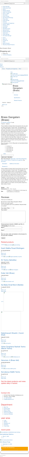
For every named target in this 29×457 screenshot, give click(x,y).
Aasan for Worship (7, 12)
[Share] (3, 455)
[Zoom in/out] (0, 455)
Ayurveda (5, 27)
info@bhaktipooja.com (9, 399)
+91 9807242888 (7, 398)
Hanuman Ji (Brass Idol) (10, 360)
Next (12, 78)
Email (2, 230)
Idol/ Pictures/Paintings (8, 17)
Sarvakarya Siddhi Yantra (10, 372)
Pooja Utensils (6, 20)
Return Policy (7, 410)
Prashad (5, 21)
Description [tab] (4, 163)
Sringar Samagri (6, 31)
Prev (12, 72)
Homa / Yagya (6, 13)
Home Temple (6, 16)
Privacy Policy (7, 408)
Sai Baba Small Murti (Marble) (12, 285)
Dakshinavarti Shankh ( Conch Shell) (12, 334)
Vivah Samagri (6, 34)
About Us (5, 39)
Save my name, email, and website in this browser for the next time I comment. (14, 234)
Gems (4, 9)
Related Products (18, 100)
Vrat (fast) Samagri (7, 35)
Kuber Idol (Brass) (8, 273)
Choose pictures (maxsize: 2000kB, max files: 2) (12, 224)
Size (2, 146)
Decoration (5, 15)
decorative (3, 161)
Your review (4, 209)
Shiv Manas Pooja (5, 442)
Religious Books (6, 10)
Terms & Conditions (8, 412)
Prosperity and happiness (8, 23)
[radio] (9, 146)
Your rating (4, 208)
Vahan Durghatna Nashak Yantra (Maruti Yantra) (13, 347)
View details (3, 113)
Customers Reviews (8, 414)
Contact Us (5, 40)
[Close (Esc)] (4, 455)
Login (5, 420)
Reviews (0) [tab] (4, 166)
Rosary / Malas (6, 24)
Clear (4, 153)
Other (20, 68)
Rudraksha (5, 26)
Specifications (17, 97)
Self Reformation (6, 28)
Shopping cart (7, 423)
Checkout (6, 424)
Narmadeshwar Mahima (6, 434)
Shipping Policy (7, 411)
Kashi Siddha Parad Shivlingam (12, 248)
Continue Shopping (7, 54)
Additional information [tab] (14, 163)
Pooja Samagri (6, 6)
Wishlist (5, 421)
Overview (16, 95)
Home (4, 37)
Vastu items (5, 33)
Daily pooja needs (7, 8)
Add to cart (4, 104)
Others (5, 160)
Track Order (6, 426)
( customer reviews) (5, 122)
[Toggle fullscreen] (2, 455)
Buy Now (10, 157)
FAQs (4, 42)
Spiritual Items (6, 30)
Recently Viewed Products (8, 44)
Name (2, 227)
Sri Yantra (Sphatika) (8, 260)
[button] (0, 57)
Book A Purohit (6, 43)
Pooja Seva (5, 19)
